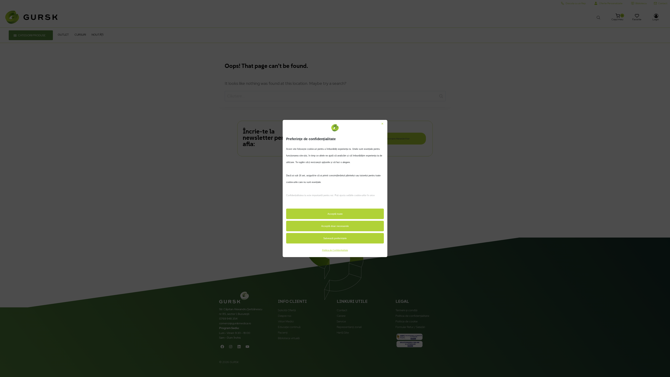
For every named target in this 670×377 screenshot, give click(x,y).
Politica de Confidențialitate (335, 250)
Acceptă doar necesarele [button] (335, 226)
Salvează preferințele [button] (335, 238)
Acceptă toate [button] (335, 213)
